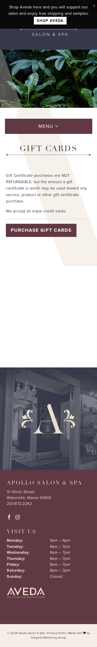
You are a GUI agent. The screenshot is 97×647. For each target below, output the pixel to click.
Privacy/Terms (56, 633)
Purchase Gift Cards (41, 230)
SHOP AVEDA (50, 20)
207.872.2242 (19, 503)
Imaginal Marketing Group (48, 638)
